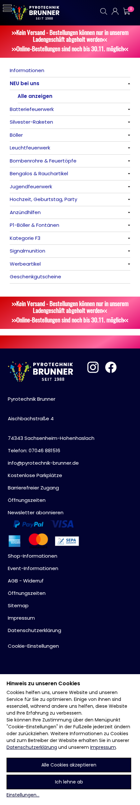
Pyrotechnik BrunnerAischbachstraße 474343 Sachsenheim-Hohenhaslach (51, 418)
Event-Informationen (33, 568)
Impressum (103, 747)
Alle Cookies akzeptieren (68, 765)
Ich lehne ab (69, 782)
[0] (126, 11)
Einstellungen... (23, 795)
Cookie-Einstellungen (33, 645)
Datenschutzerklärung (32, 747)
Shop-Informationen (32, 555)
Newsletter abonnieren (35, 512)
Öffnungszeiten (27, 500)
